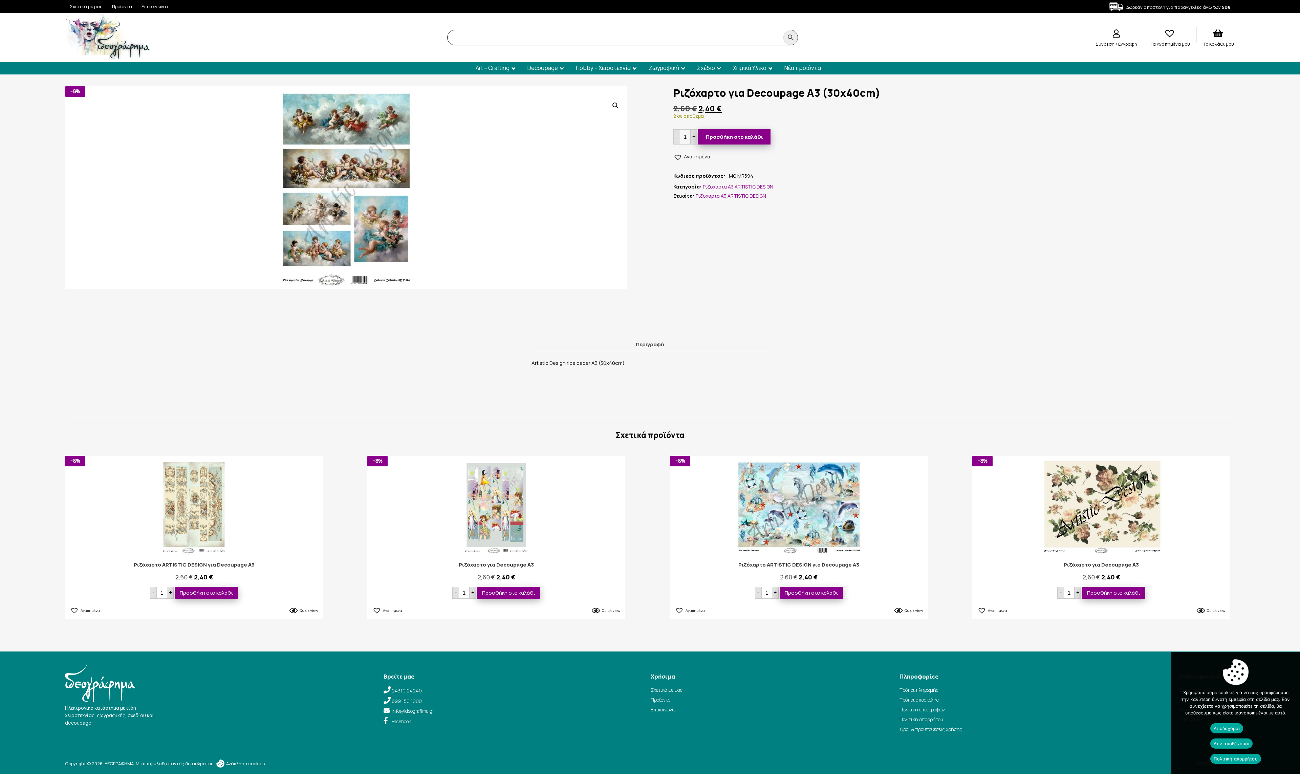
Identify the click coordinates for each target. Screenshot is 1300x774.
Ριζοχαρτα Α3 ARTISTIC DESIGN (738, 186)
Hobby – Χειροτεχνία (603, 68)
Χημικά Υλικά (749, 68)
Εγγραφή (1127, 44)
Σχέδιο (706, 68)
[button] (615, 105)
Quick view (309, 610)
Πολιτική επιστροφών (922, 709)
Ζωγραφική (664, 68)
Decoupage (542, 68)
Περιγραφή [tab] (650, 344)
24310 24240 (407, 690)
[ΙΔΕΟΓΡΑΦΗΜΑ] (107, 57)
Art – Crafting (493, 68)
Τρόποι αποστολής (919, 699)
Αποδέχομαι (1227, 728)
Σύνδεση (1105, 44)
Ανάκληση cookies (245, 763)
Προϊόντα (122, 6)
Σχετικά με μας (86, 6)
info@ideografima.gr (413, 711)
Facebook (401, 721)
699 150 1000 (407, 701)
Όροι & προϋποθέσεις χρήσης (931, 729)
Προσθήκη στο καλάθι (734, 136)
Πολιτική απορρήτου (921, 719)
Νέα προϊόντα (802, 68)
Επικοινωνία (155, 6)
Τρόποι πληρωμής (919, 690)
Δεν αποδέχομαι (1231, 743)
